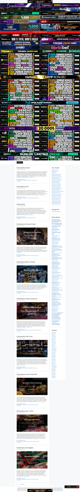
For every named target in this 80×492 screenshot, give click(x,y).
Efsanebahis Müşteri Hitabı (56, 198)
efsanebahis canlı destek (57, 246)
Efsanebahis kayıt (55, 276)
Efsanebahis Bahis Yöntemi (26, 262)
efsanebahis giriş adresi (29, 441)
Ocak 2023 (53, 374)
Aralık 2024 (54, 342)
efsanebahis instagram (56, 272)
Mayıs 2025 (54, 338)
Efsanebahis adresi (56, 226)
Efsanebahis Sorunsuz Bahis (56, 196)
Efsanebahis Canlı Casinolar (56, 184)
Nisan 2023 (54, 370)
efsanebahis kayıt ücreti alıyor (55, 280)
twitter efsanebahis (56, 323)
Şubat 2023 (54, 373)
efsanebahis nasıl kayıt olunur (56, 284)
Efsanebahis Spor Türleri (25, 411)
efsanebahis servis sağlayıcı (55, 292)
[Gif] (40, 77)
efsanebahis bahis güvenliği (21, 441)
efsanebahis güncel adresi (55, 264)
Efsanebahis (21, 204)
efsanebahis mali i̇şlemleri (54, 281)
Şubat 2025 (54, 339)
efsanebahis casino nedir (60, 247)
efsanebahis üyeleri (54, 309)
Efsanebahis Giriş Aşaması (25, 217)
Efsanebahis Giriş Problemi (56, 202)
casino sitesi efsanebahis (57, 223)
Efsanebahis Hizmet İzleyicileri (27, 374)
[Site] (20, 55)
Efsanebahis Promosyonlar (21, 179)
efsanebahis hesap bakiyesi (55, 271)
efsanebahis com (20, 404)
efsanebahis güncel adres (56, 263)
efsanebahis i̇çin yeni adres (54, 273)
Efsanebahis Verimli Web (56, 192)
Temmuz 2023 (54, 366)
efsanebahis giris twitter (56, 255)
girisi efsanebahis (55, 316)
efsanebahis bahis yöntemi (21, 292)
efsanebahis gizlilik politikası (55, 261)
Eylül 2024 (53, 346)
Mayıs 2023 (54, 369)
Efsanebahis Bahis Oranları (56, 203)
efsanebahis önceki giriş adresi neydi (56, 308)
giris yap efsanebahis (56, 317)
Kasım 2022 (54, 377)
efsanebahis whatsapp (56, 302)
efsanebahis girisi (55, 254)
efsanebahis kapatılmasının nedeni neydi (56, 274)
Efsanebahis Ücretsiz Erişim (26, 224)
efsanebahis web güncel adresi (55, 300)
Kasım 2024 (54, 343)
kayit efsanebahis (55, 321)
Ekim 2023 (53, 362)
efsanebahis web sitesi (55, 301)
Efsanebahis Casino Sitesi (57, 250)
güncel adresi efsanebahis (56, 318)
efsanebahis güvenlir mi (56, 268)
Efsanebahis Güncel (56, 262)
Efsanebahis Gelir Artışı (24, 336)
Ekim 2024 (53, 345)
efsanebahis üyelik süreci (54, 312)
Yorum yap (19, 198)
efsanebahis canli (56, 238)
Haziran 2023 (54, 367)
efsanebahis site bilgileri (35, 479)
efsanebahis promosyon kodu (57, 290)
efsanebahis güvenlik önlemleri (22, 479)
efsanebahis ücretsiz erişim (35, 255)
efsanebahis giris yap (55, 256)
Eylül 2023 (53, 363)
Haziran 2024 (54, 350)
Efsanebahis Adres (58, 224)
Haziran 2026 (54, 332)
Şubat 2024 (54, 356)
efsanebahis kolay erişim (34, 404)
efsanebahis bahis (56, 229)
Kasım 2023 (54, 360)
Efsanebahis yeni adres (32, 217)
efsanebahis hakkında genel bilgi (55, 269)
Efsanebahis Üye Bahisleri (56, 195)
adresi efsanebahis (56, 219)
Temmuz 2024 (54, 349)
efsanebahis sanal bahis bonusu (55, 291)
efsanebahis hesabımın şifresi (55, 270)
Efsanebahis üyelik (55, 310)
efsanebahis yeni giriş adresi (55, 307)
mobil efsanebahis (54, 322)
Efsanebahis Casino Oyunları (56, 248)
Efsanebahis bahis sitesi (56, 232)
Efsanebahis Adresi (23, 168)
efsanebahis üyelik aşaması (55, 311)
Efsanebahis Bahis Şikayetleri (57, 188)
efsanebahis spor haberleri (34, 292)
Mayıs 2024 (54, 352)
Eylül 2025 (53, 335)
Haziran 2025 (54, 336)
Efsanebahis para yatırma (56, 287)
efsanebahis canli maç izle (56, 239)
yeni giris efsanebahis (56, 324)
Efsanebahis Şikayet (60, 312)
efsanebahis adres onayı (54, 227)
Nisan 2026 (54, 333)
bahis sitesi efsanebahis (57, 220)
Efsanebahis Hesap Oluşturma (27, 299)
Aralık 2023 (54, 359)
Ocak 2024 (53, 357)
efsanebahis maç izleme (55, 283)
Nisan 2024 (54, 353)
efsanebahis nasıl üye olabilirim (55, 285)
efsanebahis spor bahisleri (57, 294)
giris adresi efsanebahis (56, 313)
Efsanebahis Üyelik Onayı (56, 199)
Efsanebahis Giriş (22, 186)
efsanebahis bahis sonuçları (21, 255)
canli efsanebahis (55, 222)
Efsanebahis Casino (54, 247)
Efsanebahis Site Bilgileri (25, 448)
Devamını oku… (42, 194)
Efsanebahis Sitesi (28, 255)
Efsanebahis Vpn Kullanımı (56, 185)
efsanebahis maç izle (56, 282)
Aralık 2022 (53, 376)
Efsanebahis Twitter (56, 299)
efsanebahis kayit (28, 479)
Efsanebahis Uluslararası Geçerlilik (57, 191)
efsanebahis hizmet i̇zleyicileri (27, 404)
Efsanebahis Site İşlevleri (56, 189)
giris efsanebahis (55, 315)
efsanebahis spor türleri (36, 441)
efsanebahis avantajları (55, 228)
